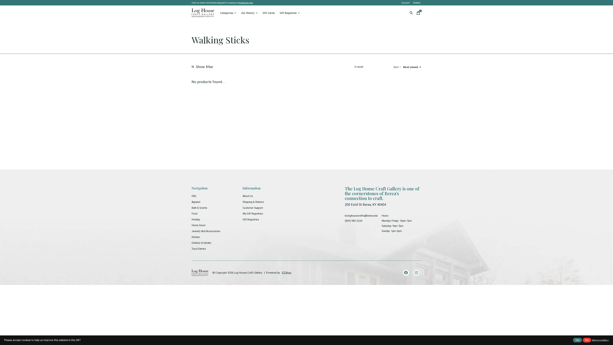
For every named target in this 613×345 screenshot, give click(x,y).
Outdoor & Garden (201, 242)
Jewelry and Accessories (206, 231)
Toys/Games (199, 248)
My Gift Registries (253, 213)
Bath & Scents (199, 207)
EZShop (286, 272)
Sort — (397, 67)
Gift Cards (269, 13)
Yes (577, 340)
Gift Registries (288, 13)
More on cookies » (600, 340)
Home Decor (199, 225)
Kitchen (196, 237)
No (587, 340)
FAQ (194, 196)
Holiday (196, 219)
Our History (247, 13)
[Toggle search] (411, 13)
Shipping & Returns (253, 201)
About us (248, 196)
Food (194, 213)
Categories (226, 13)
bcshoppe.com (246, 2)
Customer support (253, 207)
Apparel (196, 201)
